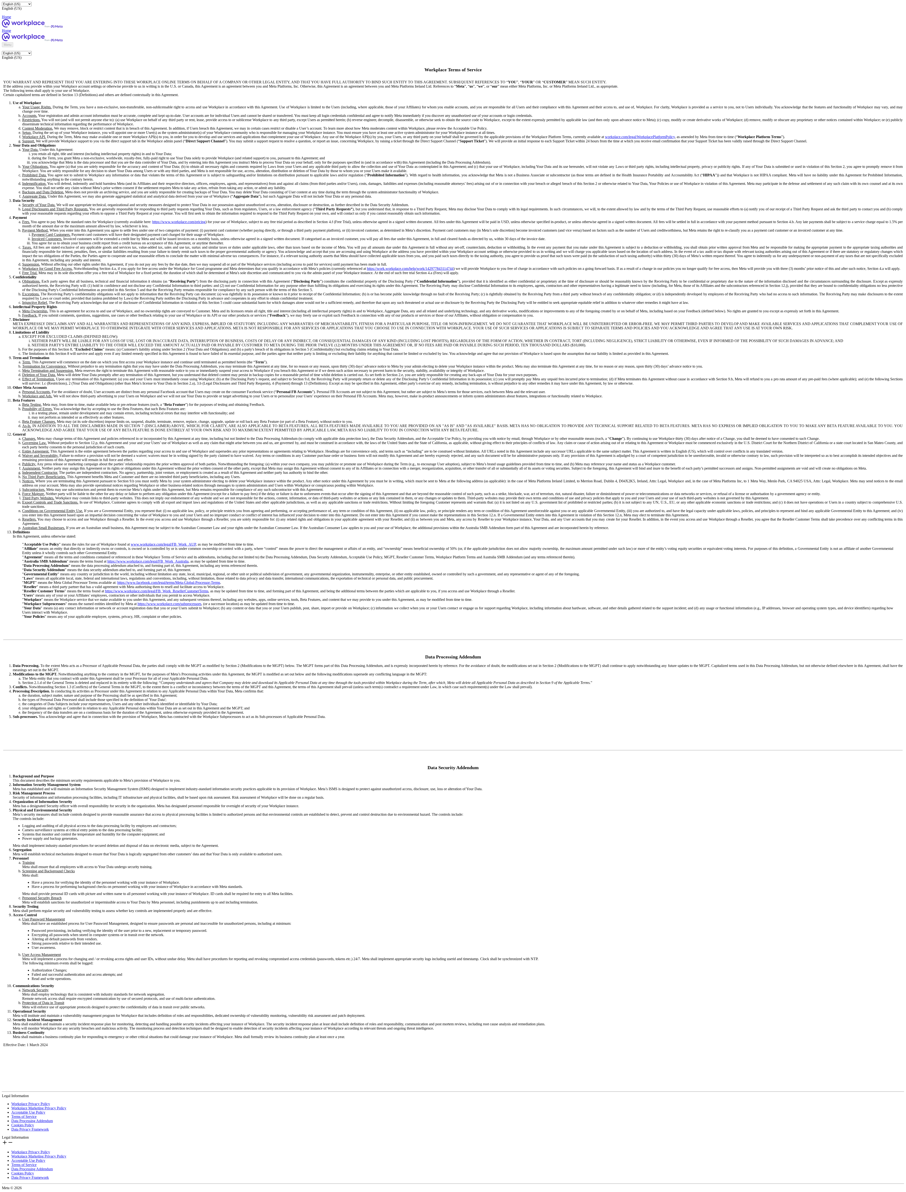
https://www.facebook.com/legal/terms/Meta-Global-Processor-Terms (168, 583)
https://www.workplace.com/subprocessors (169, 604)
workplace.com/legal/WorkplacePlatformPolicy (640, 137)
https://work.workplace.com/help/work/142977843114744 (410, 269)
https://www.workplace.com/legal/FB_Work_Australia (148, 561)
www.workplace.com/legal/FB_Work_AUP (163, 544)
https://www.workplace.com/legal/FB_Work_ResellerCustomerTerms (156, 591)
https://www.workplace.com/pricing (179, 222)
